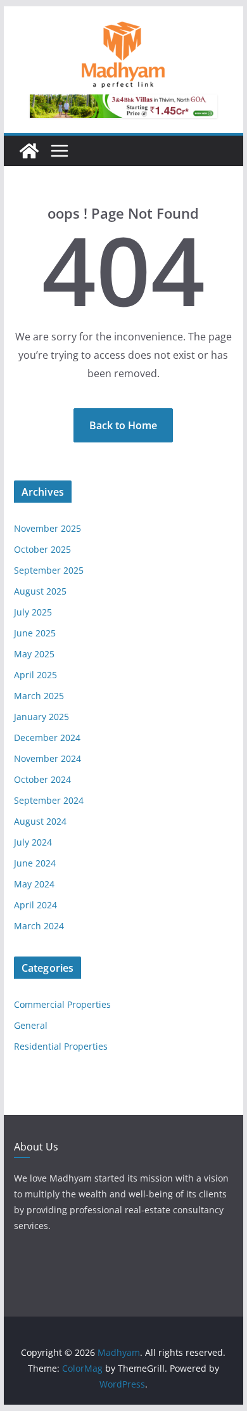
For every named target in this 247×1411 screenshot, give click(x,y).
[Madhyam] (29, 151)
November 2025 (47, 528)
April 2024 (35, 905)
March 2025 (39, 696)
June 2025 (35, 633)
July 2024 (33, 842)
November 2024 (47, 758)
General (31, 1025)
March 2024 (39, 926)
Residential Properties (61, 1046)
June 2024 (35, 863)
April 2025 (35, 675)
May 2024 (34, 884)
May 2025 (34, 654)
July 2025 (33, 612)
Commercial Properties (62, 1004)
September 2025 (49, 570)
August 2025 (40, 591)
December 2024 (47, 737)
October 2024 (42, 779)
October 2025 (42, 549)
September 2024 (49, 800)
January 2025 (41, 717)
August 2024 (40, 821)
